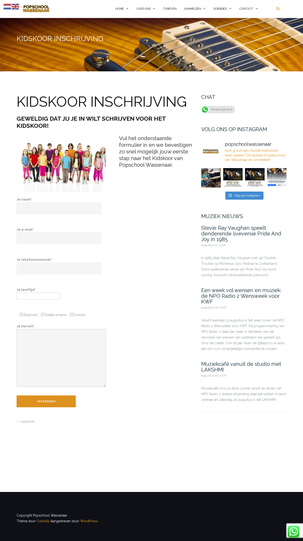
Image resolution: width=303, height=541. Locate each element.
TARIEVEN (169, 8)
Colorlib (43, 521)
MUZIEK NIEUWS (222, 216)
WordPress (89, 521)
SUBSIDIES (220, 8)
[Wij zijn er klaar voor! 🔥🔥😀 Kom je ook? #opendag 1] (211, 178)
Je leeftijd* (26, 290)
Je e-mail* (25, 229)
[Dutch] (8, 6)
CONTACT (246, 8)
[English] (16, 6)
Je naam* (24, 199)
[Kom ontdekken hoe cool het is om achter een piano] (255, 178)
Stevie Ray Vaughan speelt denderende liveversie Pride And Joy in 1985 (241, 233)
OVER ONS (143, 8)
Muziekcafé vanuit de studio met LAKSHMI (241, 366)
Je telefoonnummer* (35, 259)
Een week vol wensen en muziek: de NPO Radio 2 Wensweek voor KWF (241, 295)
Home (120, 8)
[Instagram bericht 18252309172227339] (277, 178)
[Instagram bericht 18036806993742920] (233, 178)
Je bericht (25, 326)
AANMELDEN (192, 8)
